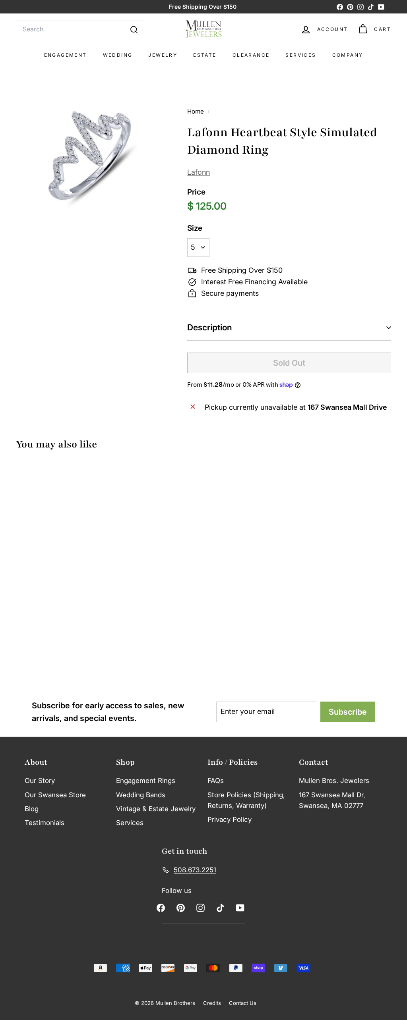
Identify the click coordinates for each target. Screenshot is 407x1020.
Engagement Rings (145, 781)
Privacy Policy (229, 819)
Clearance (251, 55)
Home (196, 111)
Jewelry (162, 55)
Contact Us (242, 1003)
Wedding (118, 55)
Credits (212, 1003)
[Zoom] (88, 157)
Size (194, 228)
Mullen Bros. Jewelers (334, 781)
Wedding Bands (140, 795)
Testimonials (44, 823)
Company (347, 55)
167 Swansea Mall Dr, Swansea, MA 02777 (332, 800)
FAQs (215, 781)
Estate (204, 55)
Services (300, 55)
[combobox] (79, 29)
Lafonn (198, 172)
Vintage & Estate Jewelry (156, 809)
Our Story (40, 781)
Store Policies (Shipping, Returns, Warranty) (246, 800)
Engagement (65, 55)
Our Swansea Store (55, 795)
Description (209, 327)
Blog (32, 809)
